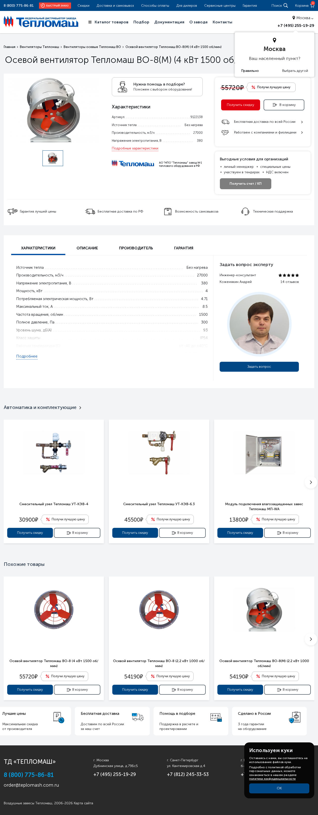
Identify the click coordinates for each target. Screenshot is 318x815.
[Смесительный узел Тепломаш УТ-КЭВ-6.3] (159, 453)
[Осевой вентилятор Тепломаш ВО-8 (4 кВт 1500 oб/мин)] (54, 610)
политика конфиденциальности (272, 778)
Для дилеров (186, 5)
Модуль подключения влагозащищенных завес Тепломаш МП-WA (264, 506)
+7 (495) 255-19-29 (296, 25)
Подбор (141, 22)
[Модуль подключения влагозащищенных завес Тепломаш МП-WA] (264, 453)
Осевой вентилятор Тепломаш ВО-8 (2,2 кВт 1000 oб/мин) (159, 663)
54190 (133, 676)
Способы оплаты (155, 5)
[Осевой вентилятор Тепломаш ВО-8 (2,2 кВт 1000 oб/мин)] (159, 610)
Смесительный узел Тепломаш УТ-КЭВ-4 (53, 504)
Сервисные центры (220, 5)
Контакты (222, 22)
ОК (279, 788)
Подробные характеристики (135, 148)
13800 (239, 519)
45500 (133, 519)
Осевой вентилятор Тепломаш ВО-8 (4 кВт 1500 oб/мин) (53, 663)
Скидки (83, 5)
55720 (28, 676)
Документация (169, 22)
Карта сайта (83, 803)
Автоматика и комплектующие (40, 407)
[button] (311, 482)
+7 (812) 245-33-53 (188, 774)
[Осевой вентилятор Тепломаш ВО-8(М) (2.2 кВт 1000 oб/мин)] (264, 610)
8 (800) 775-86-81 (19, 5)
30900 (28, 519)
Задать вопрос (259, 366)
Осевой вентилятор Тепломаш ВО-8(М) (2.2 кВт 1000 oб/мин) (264, 663)
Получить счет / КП (246, 183)
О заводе (198, 22)
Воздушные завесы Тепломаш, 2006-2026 (38, 803)
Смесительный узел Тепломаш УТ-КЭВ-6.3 (159, 504)
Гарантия (250, 5)
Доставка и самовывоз (115, 5)
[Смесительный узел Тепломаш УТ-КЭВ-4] (54, 453)
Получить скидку (240, 105)
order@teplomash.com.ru (31, 785)
